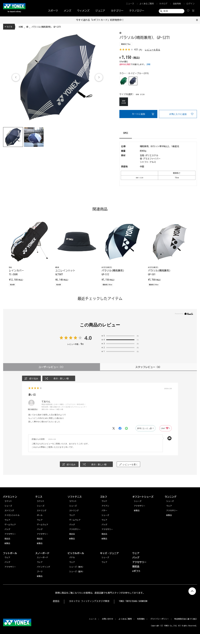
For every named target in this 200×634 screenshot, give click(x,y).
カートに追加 (138, 114)
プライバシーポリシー (159, 619)
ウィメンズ (83, 10)
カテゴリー (117, 10)
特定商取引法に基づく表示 (185, 619)
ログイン (190, 4)
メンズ (67, 10)
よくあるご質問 (147, 4)
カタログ (163, 4)
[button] (99, 77)
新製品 (169, 515)
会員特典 (177, 4)
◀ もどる (8, 27)
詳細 (148, 64)
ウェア (169, 506)
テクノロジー (136, 10)
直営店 (56, 601)
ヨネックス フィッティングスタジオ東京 (89, 601)
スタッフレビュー (148, 367)
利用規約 (141, 619)
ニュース (130, 4)
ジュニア (100, 10)
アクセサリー (172, 510)
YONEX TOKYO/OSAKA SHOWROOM (133, 601)
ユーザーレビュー (51, 367)
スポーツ (53, 10)
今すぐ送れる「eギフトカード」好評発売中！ (100, 20)
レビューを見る (152, 49)
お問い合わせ (107, 619)
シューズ (170, 501)
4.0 (88, 337)
